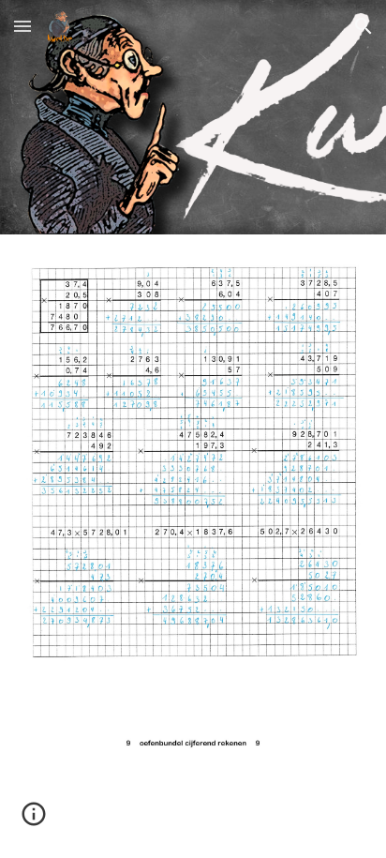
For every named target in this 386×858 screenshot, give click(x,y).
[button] (22, 26)
